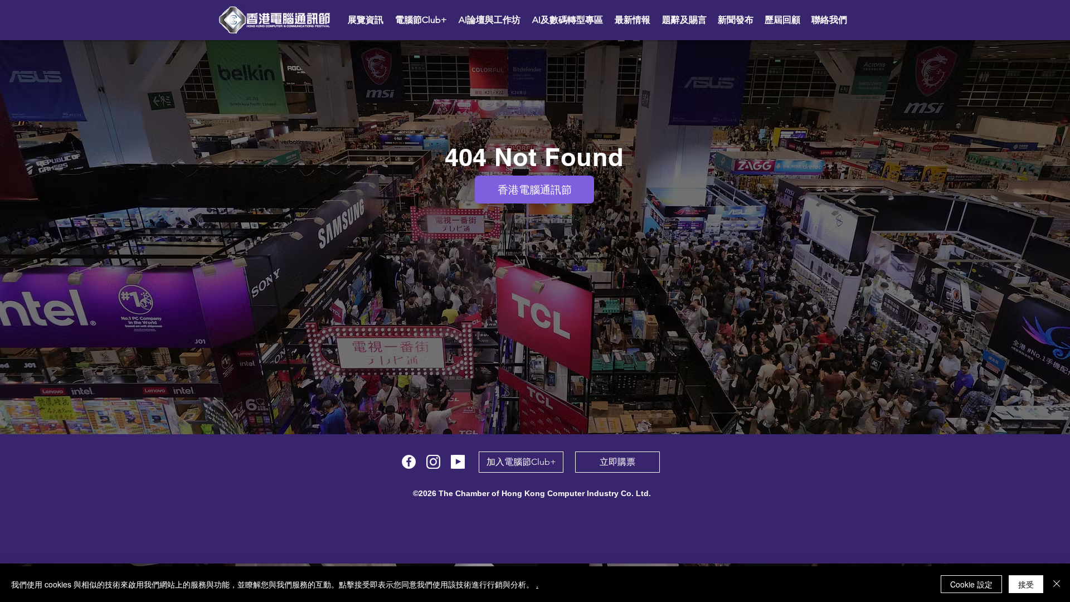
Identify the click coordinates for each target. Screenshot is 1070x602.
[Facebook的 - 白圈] (409, 462)
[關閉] (1056, 584)
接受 (1026, 584)
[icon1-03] (433, 462)
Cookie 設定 (971, 584)
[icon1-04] (458, 462)
